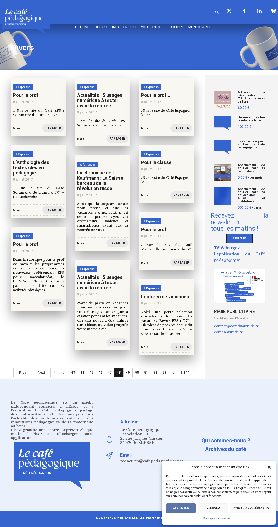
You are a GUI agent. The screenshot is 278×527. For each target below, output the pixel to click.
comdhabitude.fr (228, 332)
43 (73, 373)
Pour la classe (156, 162)
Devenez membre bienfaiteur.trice (251, 119)
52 (155, 373)
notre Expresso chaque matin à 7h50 (52, 432)
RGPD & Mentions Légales (125, 517)
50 (137, 373)
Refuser (213, 508)
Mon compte (199, 27)
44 (82, 373)
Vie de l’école (153, 27)
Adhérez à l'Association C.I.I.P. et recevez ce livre (251, 97)
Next (41, 373)
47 (110, 373)
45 (91, 373)
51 (146, 373)
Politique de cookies (216, 518)
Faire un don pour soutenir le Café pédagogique (251, 144)
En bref (130, 27)
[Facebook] (244, 10)
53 (164, 373)
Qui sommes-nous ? (226, 441)
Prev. (23, 373)
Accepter (181, 508)
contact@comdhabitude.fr (236, 326)
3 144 (185, 373)
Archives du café (225, 449)
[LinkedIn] (259, 10)
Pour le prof (25, 95)
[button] (269, 467)
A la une (81, 27)
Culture (177, 27)
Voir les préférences (251, 508)
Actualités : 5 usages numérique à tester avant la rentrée (99, 100)
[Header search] (216, 11)
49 (128, 373)
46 (101, 373)
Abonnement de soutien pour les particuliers (251, 168)
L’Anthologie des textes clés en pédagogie (31, 168)
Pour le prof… (155, 95)
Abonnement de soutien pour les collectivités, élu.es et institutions (251, 195)
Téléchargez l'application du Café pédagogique (239, 254)
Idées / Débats (106, 27)
